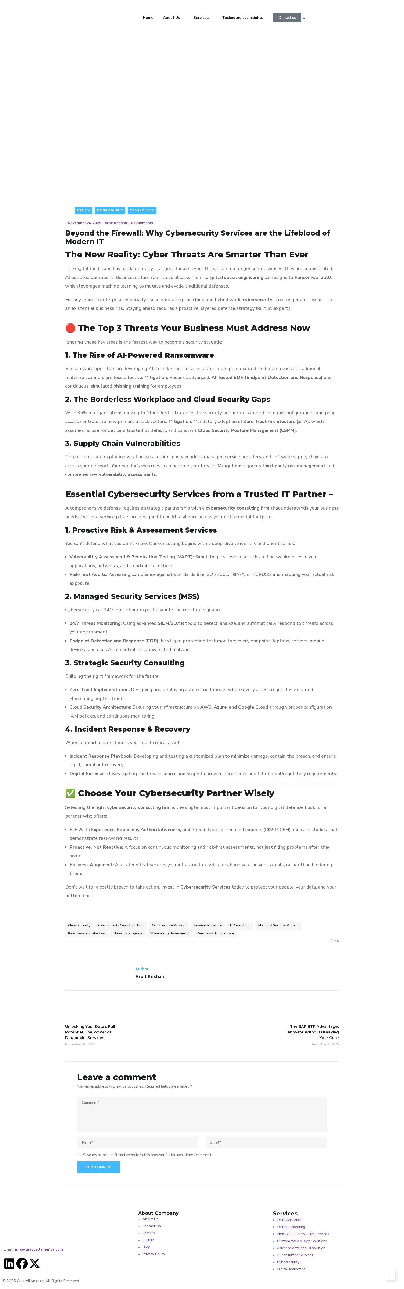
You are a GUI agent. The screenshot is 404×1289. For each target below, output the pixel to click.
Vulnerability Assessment (169, 933)
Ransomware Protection (86, 933)
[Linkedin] (9, 1264)
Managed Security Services (278, 925)
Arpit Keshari (116, 223)
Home (148, 17)
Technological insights (242, 17)
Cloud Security (79, 925)
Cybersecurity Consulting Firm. (121, 925)
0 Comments (142, 223)
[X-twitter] (34, 1264)
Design (83, 210)
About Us (171, 17)
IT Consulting (240, 925)
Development (110, 210)
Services (201, 17)
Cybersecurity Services (169, 925)
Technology (142, 210)
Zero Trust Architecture (215, 933)
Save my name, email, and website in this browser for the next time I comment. (147, 1154)
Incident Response (208, 925)
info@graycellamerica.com (39, 1249)
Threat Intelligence (127, 933)
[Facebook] (22, 1264)
